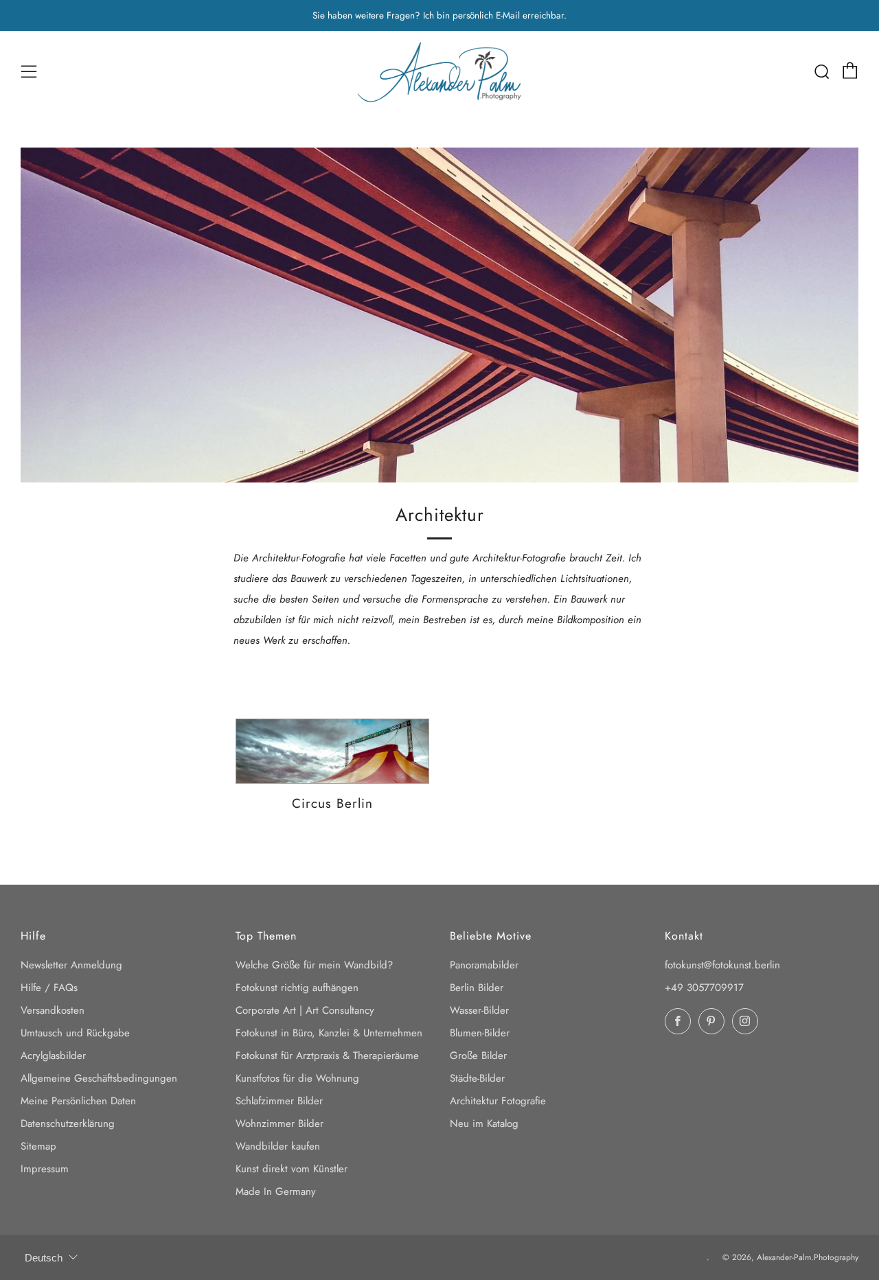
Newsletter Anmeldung (71, 965)
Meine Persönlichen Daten (78, 1100)
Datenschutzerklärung (68, 1123)
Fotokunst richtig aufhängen (297, 987)
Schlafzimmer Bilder (279, 1100)
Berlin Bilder (476, 987)
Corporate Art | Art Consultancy (305, 1010)
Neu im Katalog (484, 1123)
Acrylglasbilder (53, 1055)
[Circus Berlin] (332, 751)
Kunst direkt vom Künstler (291, 1168)
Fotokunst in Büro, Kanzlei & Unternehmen (329, 1032)
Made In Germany (276, 1191)
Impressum (45, 1168)
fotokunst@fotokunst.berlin (722, 965)
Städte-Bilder (477, 1078)
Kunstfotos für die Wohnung (297, 1078)
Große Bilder (478, 1055)
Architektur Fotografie (498, 1100)
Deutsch (43, 1258)
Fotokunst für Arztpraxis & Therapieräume (327, 1055)
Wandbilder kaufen (278, 1146)
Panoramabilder (484, 965)
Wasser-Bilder (479, 1010)
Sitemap (38, 1146)
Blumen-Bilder (480, 1032)
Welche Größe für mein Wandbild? (314, 965)
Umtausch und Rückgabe (75, 1032)
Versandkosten (52, 1010)
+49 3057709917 (704, 987)
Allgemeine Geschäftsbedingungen (99, 1078)
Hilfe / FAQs (49, 987)
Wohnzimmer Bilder (279, 1123)
